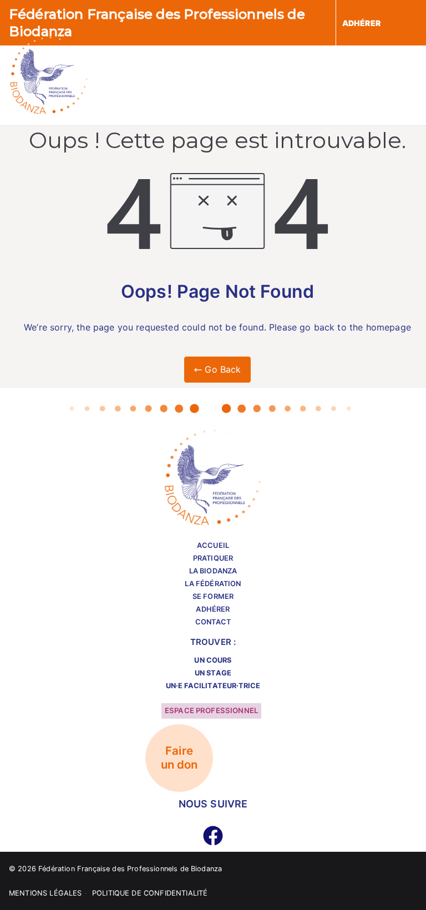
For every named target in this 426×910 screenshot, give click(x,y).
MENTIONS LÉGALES (45, 893)
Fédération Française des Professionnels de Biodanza (130, 869)
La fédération (213, 583)
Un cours (212, 660)
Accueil (213, 545)
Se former (213, 596)
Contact (213, 622)
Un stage (213, 673)
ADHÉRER (361, 23)
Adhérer (213, 609)
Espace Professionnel (211, 710)
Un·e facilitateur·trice (213, 686)
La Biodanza (213, 571)
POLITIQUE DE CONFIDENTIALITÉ (149, 893)
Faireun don (179, 757)
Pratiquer (213, 558)
